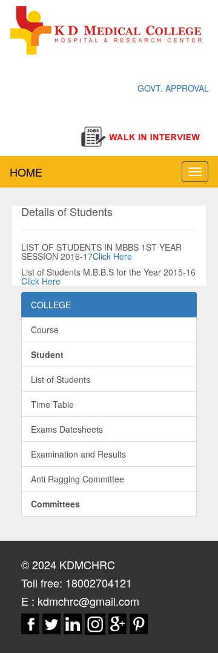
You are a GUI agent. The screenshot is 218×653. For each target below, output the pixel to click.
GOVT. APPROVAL (173, 88)
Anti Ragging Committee (77, 479)
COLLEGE (51, 305)
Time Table (52, 404)
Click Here (112, 256)
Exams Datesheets (67, 429)
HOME (26, 172)
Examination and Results (78, 454)
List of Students (60, 379)
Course (45, 329)
